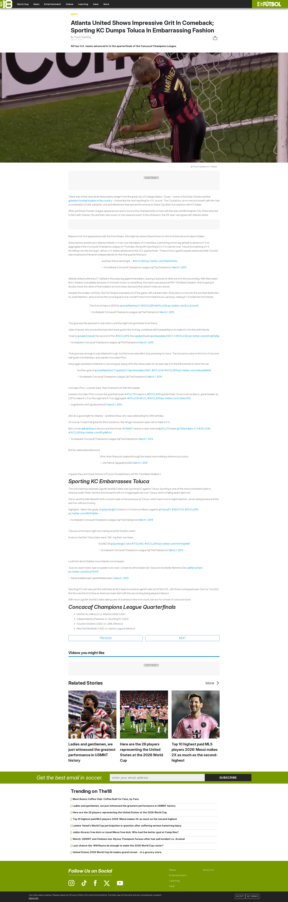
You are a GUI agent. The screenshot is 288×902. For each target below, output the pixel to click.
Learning (83, 4)
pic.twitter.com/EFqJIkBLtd (96, 432)
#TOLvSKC (137, 543)
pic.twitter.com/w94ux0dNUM (194, 370)
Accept (240, 896)
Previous (106, 638)
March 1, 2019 (179, 267)
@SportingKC (109, 509)
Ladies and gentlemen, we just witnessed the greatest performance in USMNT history (124, 805)
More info (33, 898)
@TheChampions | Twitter (204, 166)
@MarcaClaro (195, 567)
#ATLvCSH (161, 305)
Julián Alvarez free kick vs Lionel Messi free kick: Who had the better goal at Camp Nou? (126, 832)
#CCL (143, 398)
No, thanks (252, 896)
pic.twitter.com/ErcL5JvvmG (183, 305)
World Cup (23, 4)
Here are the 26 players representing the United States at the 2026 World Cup (120, 812)
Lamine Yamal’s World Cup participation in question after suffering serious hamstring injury (127, 825)
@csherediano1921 (161, 336)
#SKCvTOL (178, 509)
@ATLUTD (164, 428)
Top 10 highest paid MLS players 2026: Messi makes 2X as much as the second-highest (125, 818)
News (36, 4)
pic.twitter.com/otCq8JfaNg (204, 336)
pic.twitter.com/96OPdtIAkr (83, 513)
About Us (208, 870)
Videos (69, 4)
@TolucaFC (165, 509)
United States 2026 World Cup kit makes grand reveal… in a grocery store (117, 852)
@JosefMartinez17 (130, 305)
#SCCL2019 (139, 261)
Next (182, 638)
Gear (96, 4)
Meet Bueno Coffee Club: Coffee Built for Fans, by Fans (106, 799)
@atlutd (139, 336)
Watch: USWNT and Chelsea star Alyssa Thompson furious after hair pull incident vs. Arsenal (129, 838)
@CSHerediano (185, 428)
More (106, 4)
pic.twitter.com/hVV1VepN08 (174, 543)
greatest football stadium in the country (90, 200)
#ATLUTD (130, 394)
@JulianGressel (86, 336)
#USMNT (127, 428)
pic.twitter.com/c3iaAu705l (175, 398)
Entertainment (52, 4)
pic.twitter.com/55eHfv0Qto (162, 261)
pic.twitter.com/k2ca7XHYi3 (83, 571)
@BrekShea (87, 428)
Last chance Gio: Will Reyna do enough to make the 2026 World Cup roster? (118, 845)
